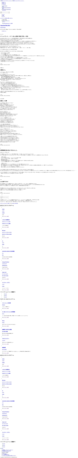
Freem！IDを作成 (15, 203)
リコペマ (3, 340)
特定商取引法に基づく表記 (6, 450)
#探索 (3, 15)
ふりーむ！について (5, 451)
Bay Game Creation (5, 275)
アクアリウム (3, 27)
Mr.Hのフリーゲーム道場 (6, 221)
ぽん (3, 253)
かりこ (3, 313)
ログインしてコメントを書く (5, 203)
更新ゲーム (4, 3)
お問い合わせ (4, 453)
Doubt (3, 242)
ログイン (11, 18)
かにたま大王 (4, 349)
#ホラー (3, 14)
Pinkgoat (3, 304)
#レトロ (3, 16)
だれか (3, 284)
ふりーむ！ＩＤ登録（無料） (5, 18)
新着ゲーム (4, 2)
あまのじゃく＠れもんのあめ (7, 232)
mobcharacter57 (4, 263)
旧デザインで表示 (5, 452)
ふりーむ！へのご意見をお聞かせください (9, 455)
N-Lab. (3, 322)
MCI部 (3, 360)
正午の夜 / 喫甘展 (5, 331)
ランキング (4, 4)
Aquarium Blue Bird (5, 25)
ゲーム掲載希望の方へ (5, 454)
